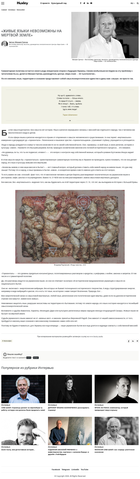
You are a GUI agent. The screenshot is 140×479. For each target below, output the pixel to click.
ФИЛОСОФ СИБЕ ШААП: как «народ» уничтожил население (115, 451)
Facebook (56, 469)
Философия (21, 10)
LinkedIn (75, 469)
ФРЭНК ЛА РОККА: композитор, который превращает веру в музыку (111, 409)
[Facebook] (80, 3)
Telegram (66, 469)
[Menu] (2, 3)
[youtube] (91, 3)
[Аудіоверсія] (117, 389)
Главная (4, 10)
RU (132, 3)
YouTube (84, 469)
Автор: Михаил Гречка (18, 42)
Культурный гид (58, 3)
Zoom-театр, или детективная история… (18, 450)
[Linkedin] (87, 3)
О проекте (45, 3)
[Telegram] (84, 3)
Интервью (11, 10)
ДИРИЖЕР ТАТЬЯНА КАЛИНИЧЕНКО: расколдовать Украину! (68, 409)
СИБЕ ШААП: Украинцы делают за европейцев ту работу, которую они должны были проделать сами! (23, 409)
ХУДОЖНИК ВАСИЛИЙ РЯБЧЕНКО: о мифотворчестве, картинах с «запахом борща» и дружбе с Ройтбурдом (68, 452)
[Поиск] (137, 3)
